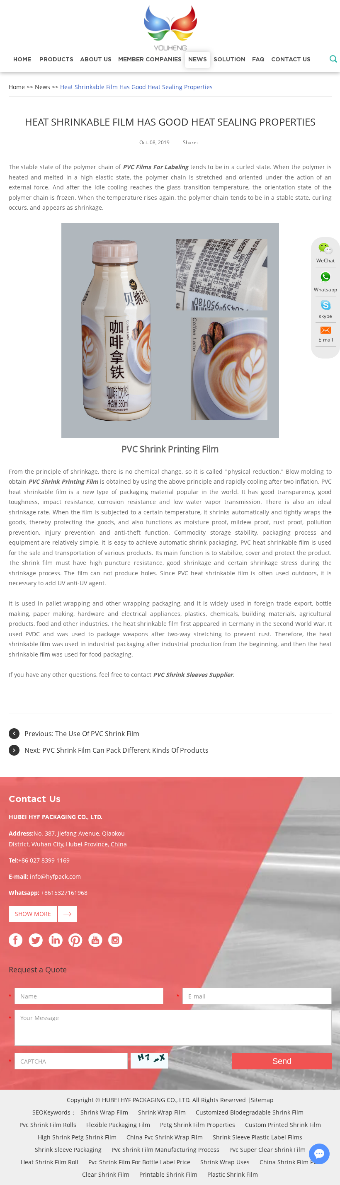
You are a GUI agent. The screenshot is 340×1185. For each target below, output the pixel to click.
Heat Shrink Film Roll (49, 1162)
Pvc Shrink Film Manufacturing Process (165, 1149)
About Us (96, 60)
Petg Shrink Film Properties (197, 1125)
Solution (229, 60)
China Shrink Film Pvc (289, 1162)
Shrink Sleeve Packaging (68, 1149)
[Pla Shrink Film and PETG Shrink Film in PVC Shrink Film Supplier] (170, 29)
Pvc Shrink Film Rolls (47, 1125)
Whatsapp (325, 289)
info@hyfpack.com (55, 876)
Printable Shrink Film (168, 1174)
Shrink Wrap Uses (225, 1162)
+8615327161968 (64, 893)
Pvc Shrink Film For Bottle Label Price (139, 1162)
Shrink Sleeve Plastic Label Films (257, 1137)
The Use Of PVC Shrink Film (97, 733)
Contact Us (291, 60)
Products (56, 60)
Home (22, 60)
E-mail (325, 339)
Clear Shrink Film (105, 1174)
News (197, 60)
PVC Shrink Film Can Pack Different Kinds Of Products (125, 750)
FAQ (258, 60)
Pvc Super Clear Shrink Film (267, 1149)
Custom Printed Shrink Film (283, 1125)
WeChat (325, 260)
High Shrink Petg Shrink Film (77, 1137)
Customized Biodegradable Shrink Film (250, 1112)
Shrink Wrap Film (104, 1112)
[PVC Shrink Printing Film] (170, 436)
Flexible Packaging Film (118, 1125)
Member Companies (150, 60)
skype (325, 316)
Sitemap (262, 1100)
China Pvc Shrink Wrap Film (164, 1137)
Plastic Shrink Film (232, 1174)
